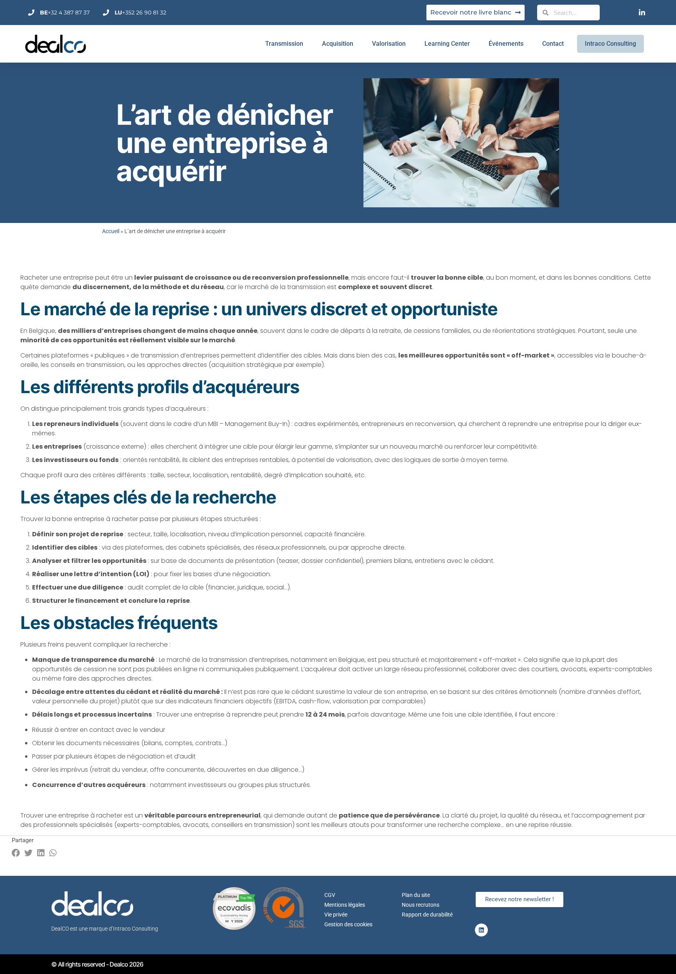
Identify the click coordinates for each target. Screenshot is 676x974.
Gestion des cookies (348, 924)
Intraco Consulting (610, 43)
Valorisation (389, 43)
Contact (553, 43)
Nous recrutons (420, 905)
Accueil (110, 231)
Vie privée (335, 914)
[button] (16, 852)
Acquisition (337, 43)
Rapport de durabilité (427, 914)
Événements (506, 43)
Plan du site (416, 895)
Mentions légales (344, 905)
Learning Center (447, 43)
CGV (329, 895)
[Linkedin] (481, 930)
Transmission (284, 43)
